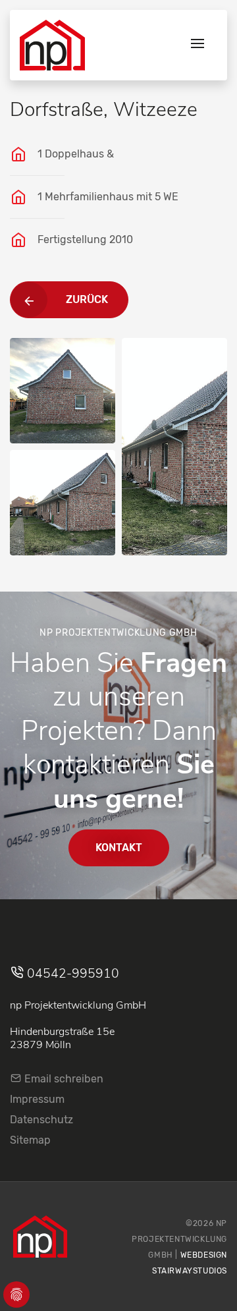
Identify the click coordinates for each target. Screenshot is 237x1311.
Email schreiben (62, 1079)
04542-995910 (71, 973)
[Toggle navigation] (197, 45)
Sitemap (30, 1140)
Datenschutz (41, 1119)
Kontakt (118, 847)
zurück (87, 299)
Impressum (37, 1099)
